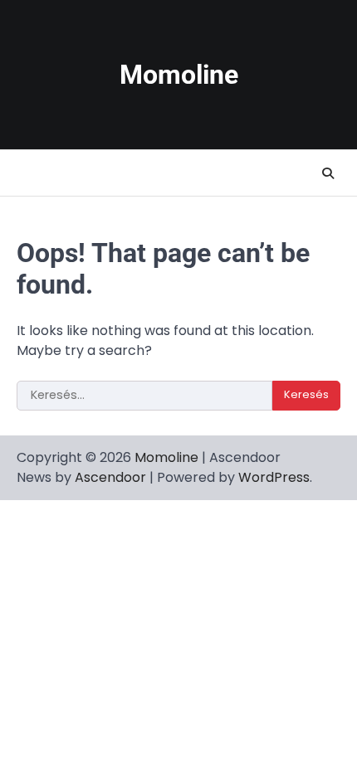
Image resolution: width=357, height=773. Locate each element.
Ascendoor (110, 477)
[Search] (327, 173)
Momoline (179, 75)
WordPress (274, 477)
